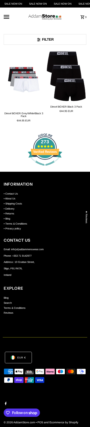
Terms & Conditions (15, 308)
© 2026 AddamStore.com (20, 422)
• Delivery (9, 208)
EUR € (21, 357)
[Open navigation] (13, 17)
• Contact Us (11, 193)
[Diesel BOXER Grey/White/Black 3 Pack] (24, 79)
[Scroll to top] (80, 415)
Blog (6, 297)
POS (40, 422)
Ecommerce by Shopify (63, 422)
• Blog (7, 218)
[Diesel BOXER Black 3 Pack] (66, 76)
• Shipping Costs (13, 203)
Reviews (8, 312)
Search (8, 302)
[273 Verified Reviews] (45, 168)
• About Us (9, 198)
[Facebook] (5, 404)
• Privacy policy (12, 228)
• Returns (9, 213)
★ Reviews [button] (86, 217)
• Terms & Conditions (15, 223)
